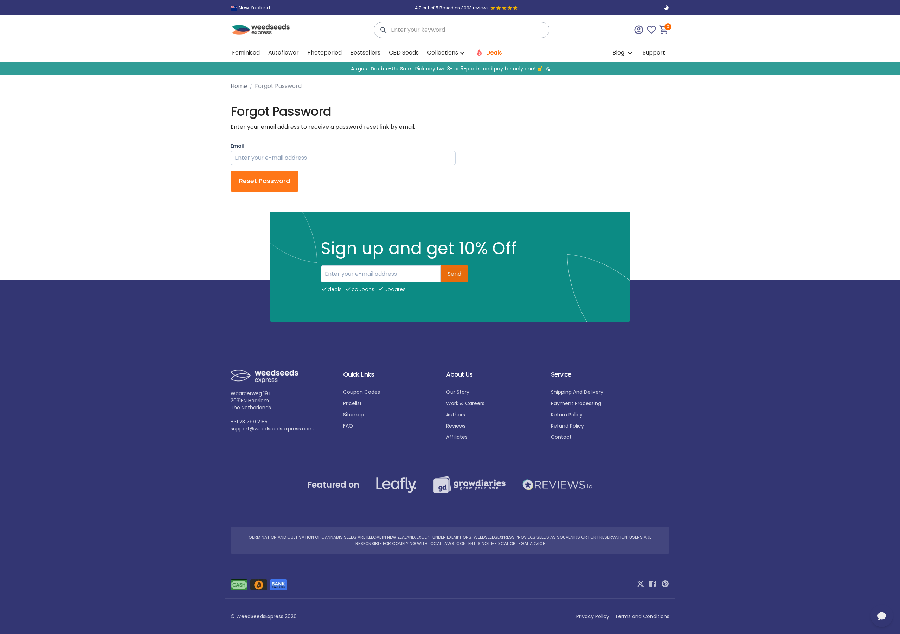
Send (454, 274)
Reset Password (264, 181)
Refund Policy (567, 425)
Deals (493, 53)
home (239, 86)
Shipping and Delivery (577, 392)
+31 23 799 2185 (249, 421)
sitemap (353, 414)
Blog (619, 53)
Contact (561, 437)
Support (654, 53)
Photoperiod (324, 53)
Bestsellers (365, 53)
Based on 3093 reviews (464, 8)
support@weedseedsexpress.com (272, 428)
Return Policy (567, 414)
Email (237, 145)
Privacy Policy (592, 616)
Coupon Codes (361, 392)
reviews (455, 425)
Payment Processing (576, 403)
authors (455, 414)
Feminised (246, 53)
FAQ (348, 425)
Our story (457, 392)
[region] (450, 68)
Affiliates (457, 437)
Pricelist (352, 403)
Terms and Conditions (642, 616)
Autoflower (283, 53)
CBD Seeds (404, 53)
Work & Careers (465, 403)
